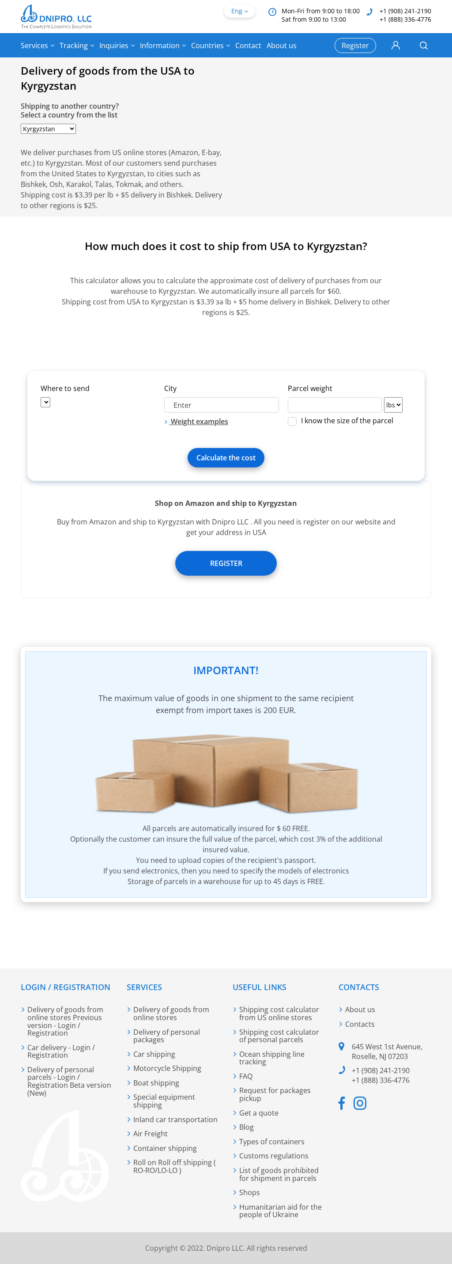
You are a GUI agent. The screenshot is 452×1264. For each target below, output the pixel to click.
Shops (249, 1192)
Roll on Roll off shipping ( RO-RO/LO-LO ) (174, 1166)
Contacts (360, 1024)
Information (160, 45)
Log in (396, 45)
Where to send (65, 388)
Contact (248, 45)
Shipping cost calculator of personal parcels (279, 1036)
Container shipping (165, 1148)
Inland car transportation (175, 1119)
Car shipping (154, 1054)
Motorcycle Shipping (167, 1068)
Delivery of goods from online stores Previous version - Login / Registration (65, 1021)
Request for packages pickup (275, 1094)
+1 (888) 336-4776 (405, 19)
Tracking (74, 45)
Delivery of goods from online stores (171, 1013)
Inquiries (113, 45)
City (170, 388)
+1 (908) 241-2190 (405, 11)
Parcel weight (310, 388)
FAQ (245, 1076)
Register (226, 563)
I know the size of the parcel (347, 421)
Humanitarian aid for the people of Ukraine (280, 1211)
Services (34, 45)
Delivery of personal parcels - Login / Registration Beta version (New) (69, 1081)
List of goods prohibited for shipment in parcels (279, 1174)
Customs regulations (274, 1156)
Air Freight (150, 1134)
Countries (207, 45)
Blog (246, 1127)
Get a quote (259, 1113)
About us (282, 45)
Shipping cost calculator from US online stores (279, 1013)
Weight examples (198, 421)
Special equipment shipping (164, 1101)
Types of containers (272, 1141)
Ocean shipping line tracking (272, 1058)
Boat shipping (156, 1083)
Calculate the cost (226, 458)
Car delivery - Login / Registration (61, 1051)
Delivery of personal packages (166, 1036)
